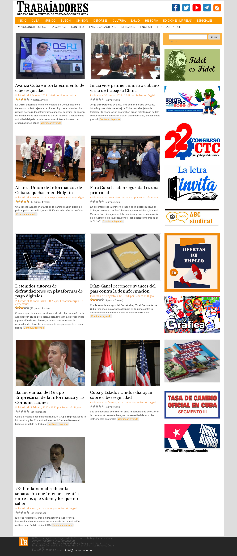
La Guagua (58, 27)
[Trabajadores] (23, 541)
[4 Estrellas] (25, 99)
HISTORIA (151, 20)
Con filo (77, 27)
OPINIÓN (82, 20)
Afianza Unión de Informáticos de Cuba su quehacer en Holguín (48, 190)
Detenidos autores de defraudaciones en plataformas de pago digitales (49, 291)
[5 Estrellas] (27, 99)
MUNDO (50, 20)
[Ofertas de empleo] (192, 262)
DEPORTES (100, 20)
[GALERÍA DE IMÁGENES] (192, 332)
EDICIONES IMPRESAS (177, 20)
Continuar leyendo (51, 122)
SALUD (135, 20)
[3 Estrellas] (22, 99)
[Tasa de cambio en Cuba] (192, 417)
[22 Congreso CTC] (192, 158)
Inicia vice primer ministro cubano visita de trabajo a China (124, 88)
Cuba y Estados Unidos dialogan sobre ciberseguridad (121, 395)
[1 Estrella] (16, 99)
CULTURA (119, 20)
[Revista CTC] (192, 382)
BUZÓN (66, 20)
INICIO (22, 20)
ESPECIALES (204, 20)
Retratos (128, 27)
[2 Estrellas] (19, 99)
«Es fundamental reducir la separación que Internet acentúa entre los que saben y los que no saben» (47, 496)
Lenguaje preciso (170, 27)
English (146, 27)
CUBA (35, 20)
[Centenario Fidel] (192, 79)
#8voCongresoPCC (32, 27)
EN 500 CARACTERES (102, 27)
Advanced (173, 41)
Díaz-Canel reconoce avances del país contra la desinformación (123, 289)
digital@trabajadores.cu (78, 550)
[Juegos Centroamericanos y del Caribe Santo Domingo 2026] (192, 116)
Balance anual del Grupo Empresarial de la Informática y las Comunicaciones (49, 397)
